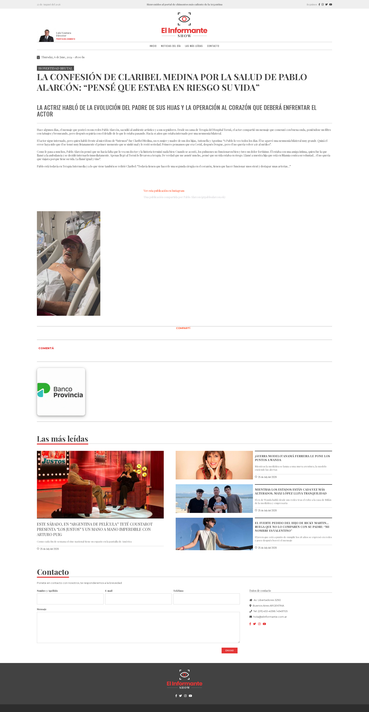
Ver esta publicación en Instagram (164, 191)
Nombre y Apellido (47, 590)
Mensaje (42, 609)
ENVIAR (229, 650)
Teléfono (178, 590)
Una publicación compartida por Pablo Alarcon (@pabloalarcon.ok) (184, 197)
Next (328, 96)
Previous (40, 96)
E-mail (108, 590)
